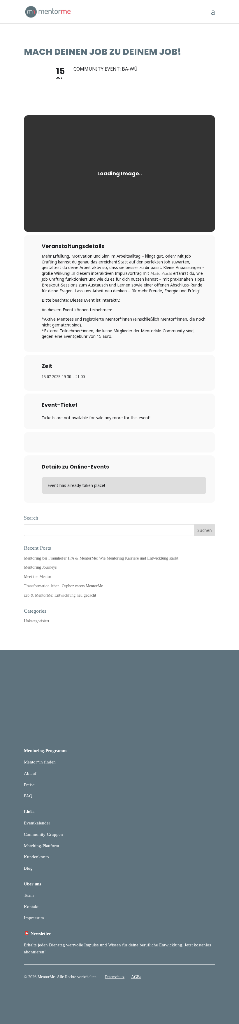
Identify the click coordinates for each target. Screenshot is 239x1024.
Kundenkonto (36, 857)
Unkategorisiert (36, 621)
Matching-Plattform (41, 845)
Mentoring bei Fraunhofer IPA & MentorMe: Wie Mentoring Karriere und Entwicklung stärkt (101, 558)
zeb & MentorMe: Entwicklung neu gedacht (60, 595)
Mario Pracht (161, 273)
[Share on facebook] (105, 442)
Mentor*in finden (40, 762)
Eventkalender (37, 823)
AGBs (136, 977)
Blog (28, 868)
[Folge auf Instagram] (210, 993)
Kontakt (31, 906)
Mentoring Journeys (40, 567)
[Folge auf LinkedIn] (198, 993)
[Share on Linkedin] (119, 442)
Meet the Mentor (37, 576)
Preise (29, 784)
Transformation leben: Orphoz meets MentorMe (63, 586)
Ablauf (30, 773)
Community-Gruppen (43, 834)
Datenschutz (114, 977)
